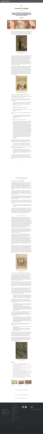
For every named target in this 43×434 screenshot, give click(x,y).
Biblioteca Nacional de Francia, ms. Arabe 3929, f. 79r (21, 92)
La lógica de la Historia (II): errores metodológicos (15, 413)
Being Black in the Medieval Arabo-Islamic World (15, 419)
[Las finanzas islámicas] (14, 382)
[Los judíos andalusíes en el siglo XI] (28, 382)
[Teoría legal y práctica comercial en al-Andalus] (21, 382)
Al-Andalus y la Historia (5, 1)
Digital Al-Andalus (14, 415)
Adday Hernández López (21, 17)
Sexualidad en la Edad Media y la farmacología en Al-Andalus (15, 410)
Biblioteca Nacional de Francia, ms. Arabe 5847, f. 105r (30, 29)
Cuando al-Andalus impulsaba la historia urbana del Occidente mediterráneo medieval (15, 407)
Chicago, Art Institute (24, 178)
